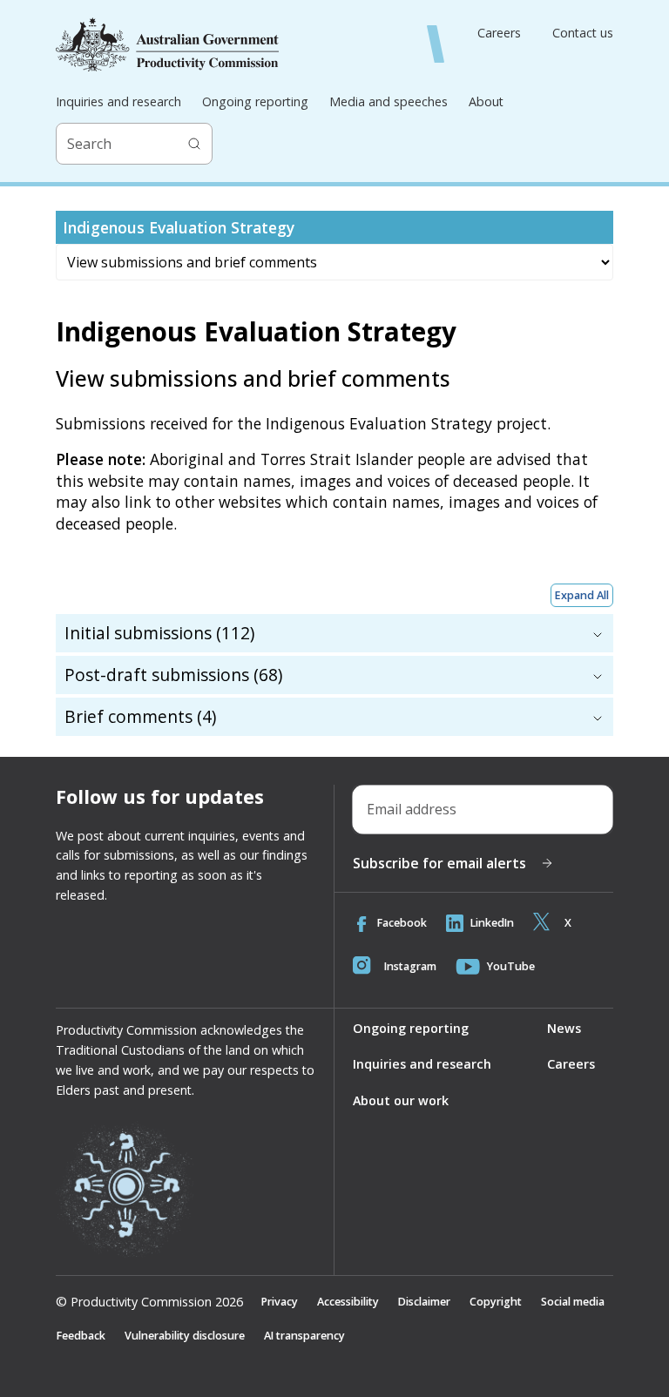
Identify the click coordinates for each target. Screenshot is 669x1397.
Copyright (496, 1301)
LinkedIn (492, 922)
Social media (573, 1301)
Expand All (582, 595)
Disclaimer (424, 1301)
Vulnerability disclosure (185, 1335)
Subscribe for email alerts (439, 863)
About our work (401, 1100)
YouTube (511, 966)
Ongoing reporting (255, 101)
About (486, 101)
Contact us (582, 33)
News (564, 1028)
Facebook (402, 922)
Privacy (279, 1301)
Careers (499, 33)
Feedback (81, 1335)
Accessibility (348, 1301)
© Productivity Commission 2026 (149, 1302)
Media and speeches (388, 101)
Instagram (410, 966)
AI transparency (304, 1335)
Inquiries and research (118, 101)
